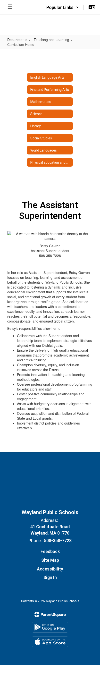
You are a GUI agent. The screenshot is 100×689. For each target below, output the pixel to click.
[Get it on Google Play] (50, 627)
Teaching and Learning (51, 39)
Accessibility (50, 568)
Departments (17, 39)
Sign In (50, 577)
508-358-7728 (58, 540)
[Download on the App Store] (50, 641)
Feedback (50, 551)
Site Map (50, 560)
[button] (63, 7)
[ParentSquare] (50, 614)
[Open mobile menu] (10, 7)
